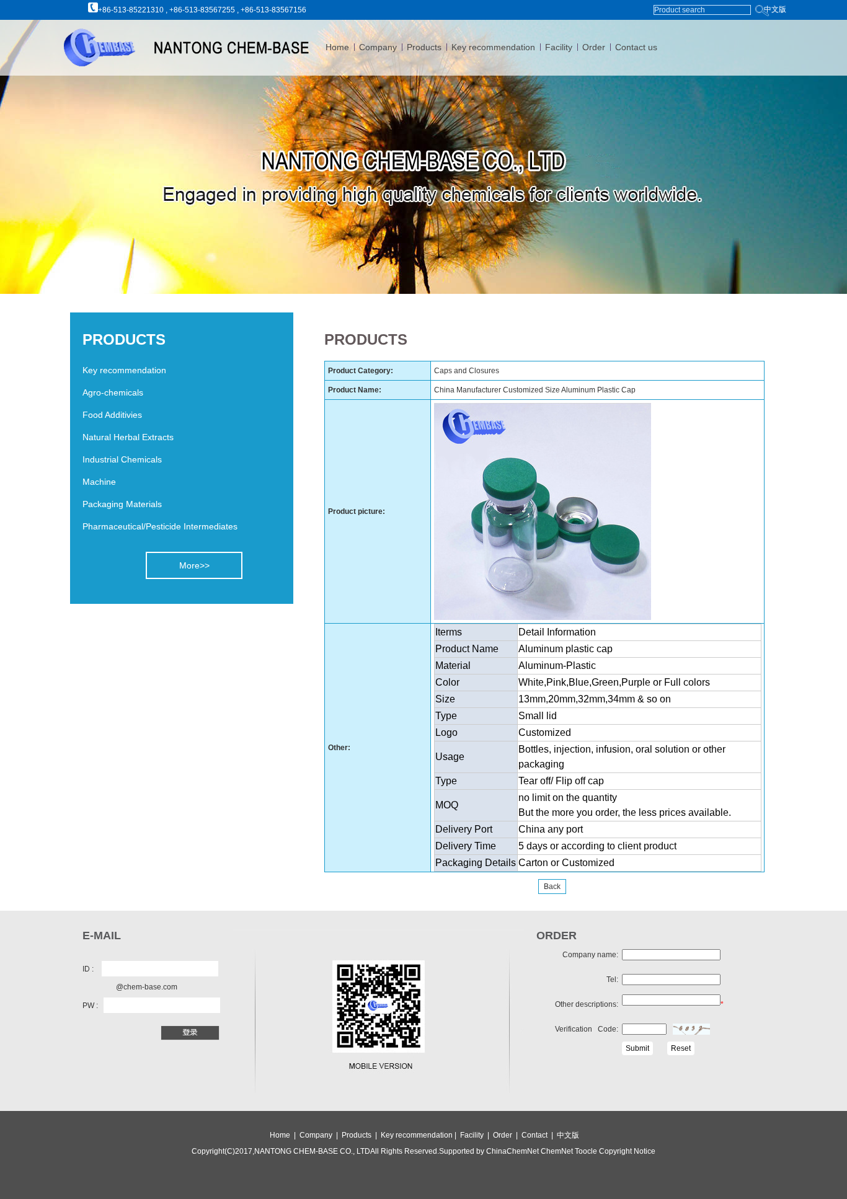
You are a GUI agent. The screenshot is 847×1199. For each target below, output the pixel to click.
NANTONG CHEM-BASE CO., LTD (312, 1151)
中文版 (775, 9)
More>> (194, 565)
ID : (88, 969)
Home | (283, 1135)
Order (593, 47)
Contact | (539, 1135)
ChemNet (557, 1151)
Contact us (636, 47)
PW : (90, 1005)
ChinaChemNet (512, 1151)
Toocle (585, 1151)
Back (552, 886)
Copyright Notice (626, 1151)
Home (337, 47)
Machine (99, 482)
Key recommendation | (419, 1135)
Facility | (475, 1135)
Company (378, 47)
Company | (319, 1135)
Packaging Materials (122, 504)
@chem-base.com (146, 987)
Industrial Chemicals (122, 459)
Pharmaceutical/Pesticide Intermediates (159, 526)
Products (424, 47)
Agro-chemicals (112, 392)
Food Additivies (112, 415)
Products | (360, 1135)
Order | (507, 1135)
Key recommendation (493, 47)
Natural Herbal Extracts (128, 437)
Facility (558, 47)
